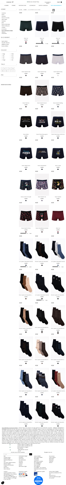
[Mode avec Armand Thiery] (33, 1)
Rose (13, 57)
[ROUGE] (57, 394)
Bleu (3, 55)
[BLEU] (25, 394)
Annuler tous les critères (6, 84)
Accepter (22, 478)
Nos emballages (37, 463)
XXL (13, 68)
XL (9, 68)
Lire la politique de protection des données (10, 474)
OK (30, 454)
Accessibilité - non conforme (40, 467)
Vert (12, 59)
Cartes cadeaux (52, 457)
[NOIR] (57, 42)
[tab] (9, 9)
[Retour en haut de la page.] (61, 483)
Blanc (13, 54)
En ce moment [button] (5, 37)
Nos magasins (37, 466)
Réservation (51, 458)
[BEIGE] (25, 298)
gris (43, 438)
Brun (13, 55)
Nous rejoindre (37, 465)
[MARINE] (25, 75)
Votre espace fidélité (38, 457)
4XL (6, 70)
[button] (9, 9)
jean (15, 436)
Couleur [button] (3, 50)
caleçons (55, 427)
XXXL (3, 70)
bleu (34, 438)
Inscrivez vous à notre (18, 452)
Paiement (51, 461)
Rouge (4, 59)
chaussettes (60, 427)
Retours (50, 462)
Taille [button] (3, 64)
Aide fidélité (36, 458)
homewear (4, 429)
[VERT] (25, 43)
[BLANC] (57, 75)
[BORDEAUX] (25, 42)
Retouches (51, 460)
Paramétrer (8, 478)
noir (32, 438)
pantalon (21, 436)
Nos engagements (38, 462)
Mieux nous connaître (38, 461)
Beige (4, 54)
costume (34, 436)
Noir (3, 57)
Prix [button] (2, 75)
